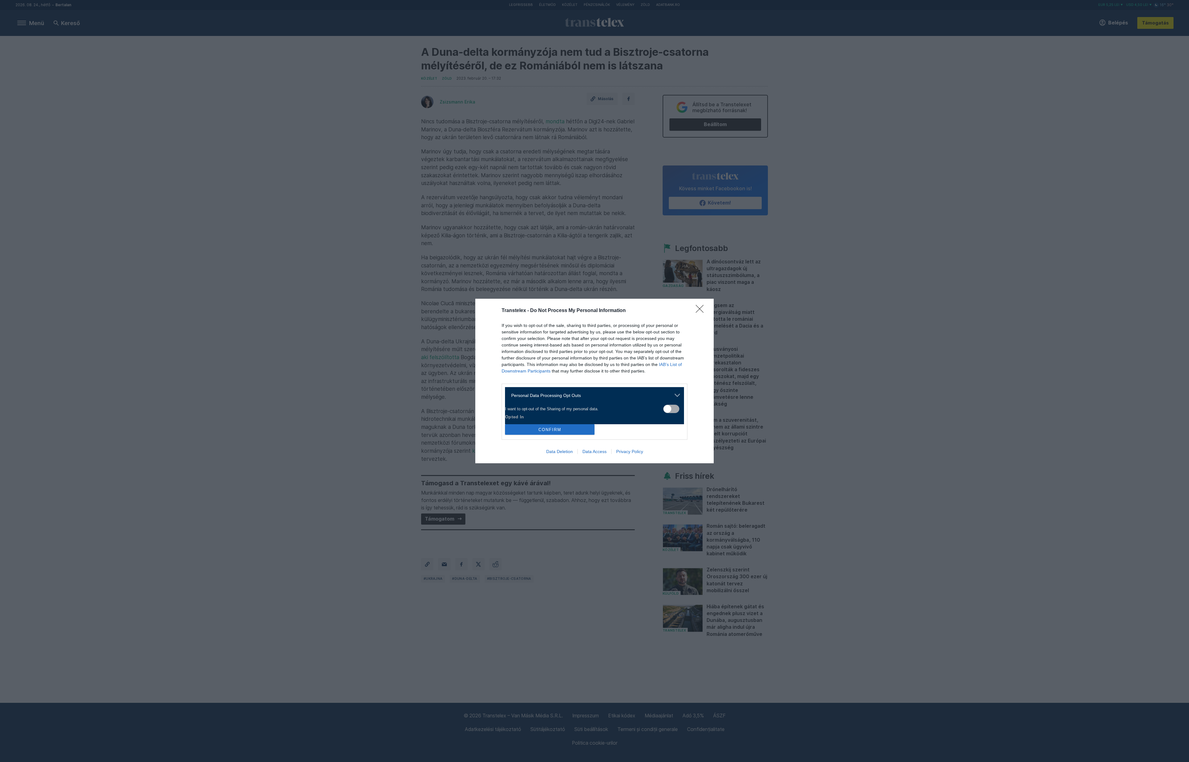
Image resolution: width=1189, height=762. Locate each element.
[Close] (702, 311)
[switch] (671, 409)
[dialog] (594, 381)
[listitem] (592, 395)
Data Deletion (559, 451)
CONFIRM (549, 429)
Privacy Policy (629, 451)
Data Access (594, 451)
